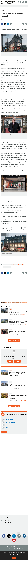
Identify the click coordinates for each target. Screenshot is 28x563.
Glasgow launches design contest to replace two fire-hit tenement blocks (17, 385)
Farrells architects (20, 264)
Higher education (7, 266)
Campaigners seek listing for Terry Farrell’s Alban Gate (18, 311)
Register (17, 361)
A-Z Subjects (6, 520)
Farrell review (11, 264)
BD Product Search (7, 525)
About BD (13, 550)
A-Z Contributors (7, 522)
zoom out (7, 35)
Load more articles (14, 340)
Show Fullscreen (2, 35)
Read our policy (14, 554)
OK (14, 558)
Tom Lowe (23, 377)
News (2, 10)
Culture (4, 264)
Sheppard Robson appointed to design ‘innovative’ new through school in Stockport (17, 374)
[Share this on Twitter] (5, 24)
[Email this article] (11, 24)
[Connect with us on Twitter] (9, 536)
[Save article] (26, 24)
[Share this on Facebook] (2, 24)
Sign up (4, 431)
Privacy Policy (6, 550)
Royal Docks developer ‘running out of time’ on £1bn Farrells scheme (18, 321)
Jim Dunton (4, 19)
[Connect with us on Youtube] (14, 540)
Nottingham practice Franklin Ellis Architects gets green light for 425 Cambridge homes (18, 397)
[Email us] (19, 536)
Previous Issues (7, 517)
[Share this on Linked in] (8, 24)
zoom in (5, 35)
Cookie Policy (19, 548)
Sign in (9, 21)
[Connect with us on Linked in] (14, 536)
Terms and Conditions (9, 548)
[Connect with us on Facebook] (4, 536)
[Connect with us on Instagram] (24, 536)
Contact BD (21, 550)
